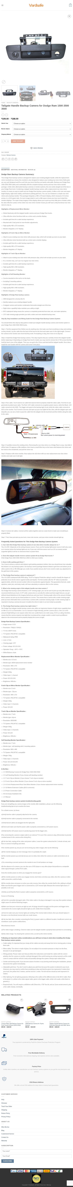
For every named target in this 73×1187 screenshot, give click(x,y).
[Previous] (5, 49)
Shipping (4, 1110)
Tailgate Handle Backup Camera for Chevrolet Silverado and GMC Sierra (59, 1024)
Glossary (4, 1103)
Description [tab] (5, 169)
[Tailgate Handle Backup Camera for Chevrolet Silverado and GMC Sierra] (60, 1009)
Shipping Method (6, 134)
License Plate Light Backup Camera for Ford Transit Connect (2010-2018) (12, 1024)
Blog (2, 1130)
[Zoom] (3, 82)
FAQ (2, 1099)
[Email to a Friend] (12, 159)
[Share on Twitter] (9, 159)
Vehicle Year (4, 123)
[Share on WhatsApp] (3, 159)
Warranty (4, 1140)
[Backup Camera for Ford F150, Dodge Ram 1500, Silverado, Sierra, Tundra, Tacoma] (36, 5)
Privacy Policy (5, 1116)
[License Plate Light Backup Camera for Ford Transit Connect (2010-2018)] (12, 1009)
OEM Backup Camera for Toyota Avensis (34, 1024)
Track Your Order (6, 1106)
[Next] (68, 49)
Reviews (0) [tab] (31, 169)
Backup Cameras (12, 102)
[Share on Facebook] (6, 159)
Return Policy (5, 1113)
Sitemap (48, 1185)
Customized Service (7, 1134)
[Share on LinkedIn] (15, 159)
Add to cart (18, 141)
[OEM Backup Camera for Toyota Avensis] (36, 1009)
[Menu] (2, 5)
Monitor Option (5, 128)
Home (3, 102)
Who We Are (5, 1127)
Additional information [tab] (19, 169)
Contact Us (4, 1137)
